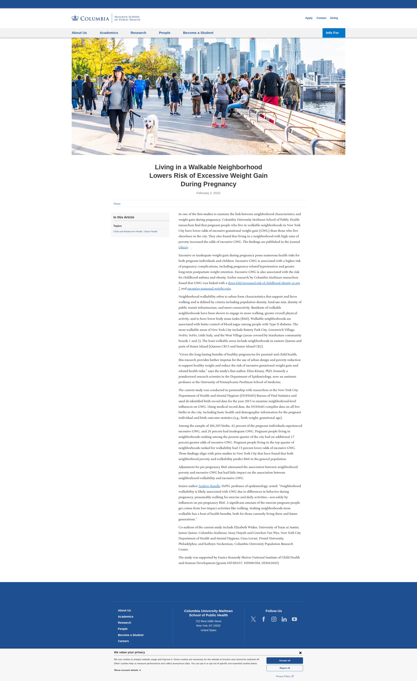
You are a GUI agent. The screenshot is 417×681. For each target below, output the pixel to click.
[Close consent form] (300, 652)
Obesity (185, 247)
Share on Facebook (288, 203)
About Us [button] (79, 33)
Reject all (285, 668)
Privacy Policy (283, 676)
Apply (309, 18)
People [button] (164, 33)
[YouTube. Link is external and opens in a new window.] (294, 619)
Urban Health (150, 231)
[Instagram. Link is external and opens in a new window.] (274, 619)
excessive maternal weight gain (209, 288)
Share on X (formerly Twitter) (293, 203)
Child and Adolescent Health (127, 231)
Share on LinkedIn (298, 203)
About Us (124, 610)
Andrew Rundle (209, 486)
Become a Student (131, 635)
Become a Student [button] (198, 33)
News (117, 203)
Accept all (284, 660)
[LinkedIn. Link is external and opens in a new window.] (284, 619)
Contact (321, 18)
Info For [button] (332, 33)
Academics (125, 616)
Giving (334, 18)
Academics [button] (109, 33)
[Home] (106, 18)
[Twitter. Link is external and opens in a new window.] (253, 619)
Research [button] (138, 33)
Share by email (304, 203)
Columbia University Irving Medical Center (208, 4)
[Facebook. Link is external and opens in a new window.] (263, 619)
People (123, 628)
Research (124, 622)
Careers (123, 641)
